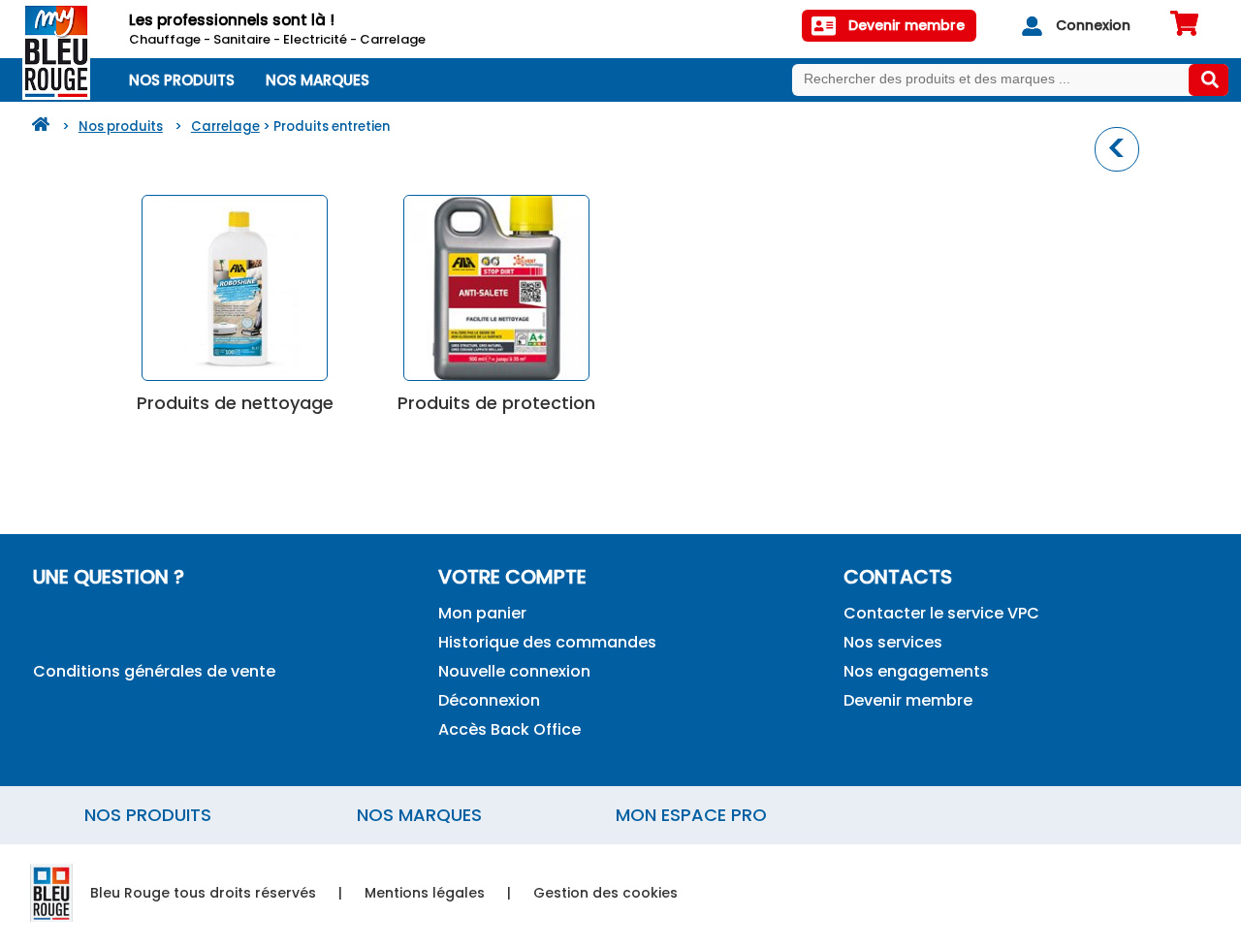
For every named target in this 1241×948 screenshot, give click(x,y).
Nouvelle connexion (514, 671)
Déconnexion (489, 700)
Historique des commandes (547, 642)
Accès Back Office (509, 729)
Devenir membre (907, 700)
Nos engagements (916, 671)
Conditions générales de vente (154, 671)
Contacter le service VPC (941, 613)
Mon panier (482, 613)
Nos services (892, 642)
